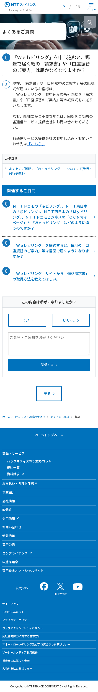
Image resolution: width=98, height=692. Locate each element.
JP (63, 6)
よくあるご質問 (60, 417)
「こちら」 (36, 143)
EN (77, 6)
